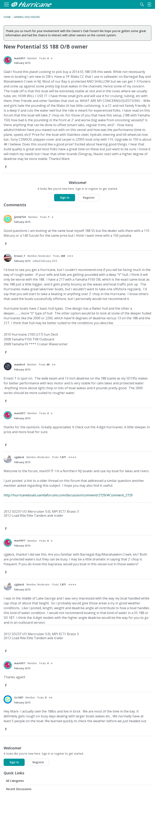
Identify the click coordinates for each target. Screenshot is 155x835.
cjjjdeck (19, 457)
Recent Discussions (18, 789)
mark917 (19, 58)
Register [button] (89, 197)
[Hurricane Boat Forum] (31, 4)
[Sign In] (149, 4)
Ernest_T (19, 256)
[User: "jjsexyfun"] (8, 219)
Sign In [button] (64, 197)
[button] (6, 167)
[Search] (142, 4)
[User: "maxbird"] (8, 366)
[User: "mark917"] (8, 60)
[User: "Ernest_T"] (8, 258)
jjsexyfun (20, 217)
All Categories (15, 781)
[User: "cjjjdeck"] (8, 459)
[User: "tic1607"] (8, 699)
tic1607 (18, 697)
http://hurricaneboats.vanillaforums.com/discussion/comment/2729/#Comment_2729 (68, 495)
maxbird (19, 364)
